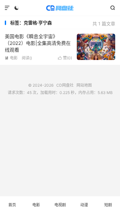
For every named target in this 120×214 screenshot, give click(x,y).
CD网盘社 (60, 8)
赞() (65, 58)
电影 (11, 58)
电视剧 (60, 204)
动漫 (84, 204)
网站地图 (84, 85)
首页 (12, 204)
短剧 (108, 204)
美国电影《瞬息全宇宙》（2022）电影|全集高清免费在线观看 (38, 43)
